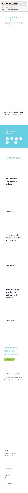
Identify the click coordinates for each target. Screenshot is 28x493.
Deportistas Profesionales (12, 402)
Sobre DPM (7, 423)
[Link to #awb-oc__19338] (25, 3)
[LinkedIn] (16, 139)
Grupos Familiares (9, 392)
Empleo (6, 432)
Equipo (6, 426)
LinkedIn (6, 369)
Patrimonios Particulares (11, 389)
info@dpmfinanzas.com (11, 447)
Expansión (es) (9, 24)
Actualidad (7, 435)
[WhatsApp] (21, 139)
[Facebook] (7, 139)
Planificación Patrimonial (11, 414)
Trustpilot (13, 369)
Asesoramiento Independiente (13, 411)
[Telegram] (7, 142)
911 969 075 (14, 450)
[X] (12, 139)
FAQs (5, 444)
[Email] (16, 142)
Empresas (7, 395)
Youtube (18, 369)
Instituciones (8, 399)
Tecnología (7, 429)
